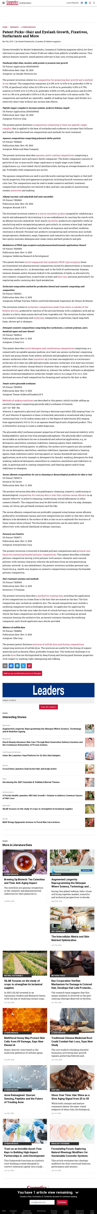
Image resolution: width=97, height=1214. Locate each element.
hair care (62, 276)
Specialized (7, 739)
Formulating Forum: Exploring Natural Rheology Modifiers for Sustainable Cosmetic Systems (69, 1152)
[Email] (5, 665)
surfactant (39, 318)
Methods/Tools (58, 976)
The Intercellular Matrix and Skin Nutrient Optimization (70, 938)
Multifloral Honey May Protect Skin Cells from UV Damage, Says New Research (24, 1041)
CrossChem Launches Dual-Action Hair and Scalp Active (30, 769)
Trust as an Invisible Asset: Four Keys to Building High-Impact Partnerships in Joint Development (24, 1152)
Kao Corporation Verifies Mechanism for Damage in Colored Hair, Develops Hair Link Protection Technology (71, 984)
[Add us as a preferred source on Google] (29, 665)
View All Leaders (48, 707)
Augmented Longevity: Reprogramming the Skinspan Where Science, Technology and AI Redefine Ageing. (42, 730)
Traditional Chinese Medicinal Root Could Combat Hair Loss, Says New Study (72, 1041)
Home (5, 27)
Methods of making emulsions (18, 400)
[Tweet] (23, 665)
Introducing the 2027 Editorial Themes (31, 782)
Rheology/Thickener (60, 1144)
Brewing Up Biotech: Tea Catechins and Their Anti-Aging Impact (24, 881)
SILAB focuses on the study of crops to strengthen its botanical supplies (38, 809)
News (4, 779)
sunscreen (16, 190)
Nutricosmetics (8, 792)
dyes (13, 655)
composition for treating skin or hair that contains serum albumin (53, 495)
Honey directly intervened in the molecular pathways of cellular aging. (23, 1051)
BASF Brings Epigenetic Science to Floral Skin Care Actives (31, 822)
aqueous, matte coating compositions (55, 155)
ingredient (38, 359)
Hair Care (55, 1090)
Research (14, 27)
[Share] (11, 665)
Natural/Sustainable (13, 976)
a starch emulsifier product (52, 213)
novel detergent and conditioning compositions (49, 348)
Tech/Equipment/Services (12, 752)
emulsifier (52, 220)
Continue (62, 1202)
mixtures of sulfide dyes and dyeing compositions (58, 644)
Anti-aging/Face (58, 931)
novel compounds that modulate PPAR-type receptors (52, 262)
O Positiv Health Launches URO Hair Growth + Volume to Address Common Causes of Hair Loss (43, 797)
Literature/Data (28, 27)
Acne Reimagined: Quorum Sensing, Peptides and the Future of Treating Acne (23, 1099)
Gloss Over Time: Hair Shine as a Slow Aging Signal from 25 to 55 (70, 1097)
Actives (5, 765)
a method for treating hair (49, 595)
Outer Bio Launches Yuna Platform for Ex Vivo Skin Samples (31, 755)
